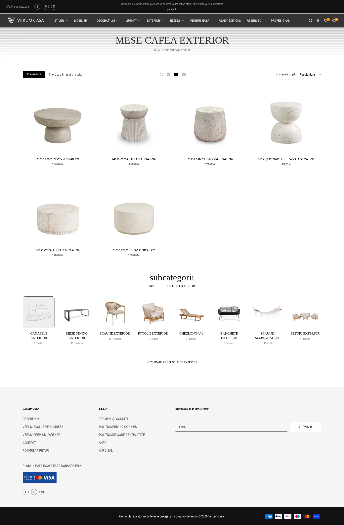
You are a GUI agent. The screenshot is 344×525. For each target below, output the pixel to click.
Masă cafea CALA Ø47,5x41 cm (210, 159)
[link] (61, 20)
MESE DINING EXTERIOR (77, 336)
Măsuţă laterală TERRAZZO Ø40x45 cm (286, 159)
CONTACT (29, 442)
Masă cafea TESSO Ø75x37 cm (58, 250)
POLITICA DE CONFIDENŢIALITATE (122, 434)
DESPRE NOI (31, 418)
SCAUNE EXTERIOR (115, 333)
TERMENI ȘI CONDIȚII (114, 418)
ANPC (103, 442)
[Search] (310, 20)
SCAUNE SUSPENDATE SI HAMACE (267, 336)
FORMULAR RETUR (36, 450)
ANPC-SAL (106, 450)
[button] (88, 91)
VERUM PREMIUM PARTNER (41, 434)
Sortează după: (286, 74)
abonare (305, 426)
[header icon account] (318, 20)
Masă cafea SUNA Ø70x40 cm (134, 250)
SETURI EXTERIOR (305, 333)
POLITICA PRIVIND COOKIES (118, 426)
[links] (38, 7)
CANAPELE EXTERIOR (38, 336)
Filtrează (35, 74)
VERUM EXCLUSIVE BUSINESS (43, 426)
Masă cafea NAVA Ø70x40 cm (58, 159)
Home (157, 50)
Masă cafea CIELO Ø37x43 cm (134, 159)
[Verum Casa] (26, 20)
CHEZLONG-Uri (191, 333)
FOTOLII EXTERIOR (153, 333)
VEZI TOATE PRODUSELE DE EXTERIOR (172, 362)
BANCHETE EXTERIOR (229, 336)
